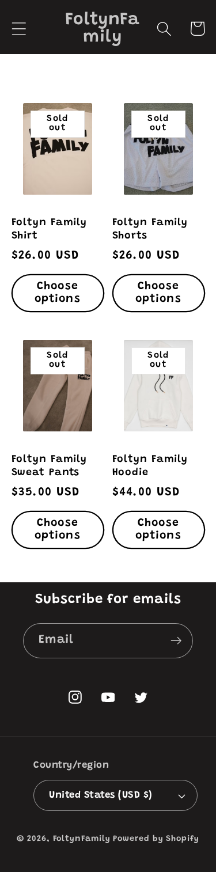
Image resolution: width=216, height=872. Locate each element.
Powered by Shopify (156, 839)
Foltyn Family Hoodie (150, 466)
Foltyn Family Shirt (50, 229)
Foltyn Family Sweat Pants (50, 466)
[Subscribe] (176, 640)
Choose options (58, 293)
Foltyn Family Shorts (150, 229)
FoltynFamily (82, 839)
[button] (18, 28)
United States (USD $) (101, 795)
